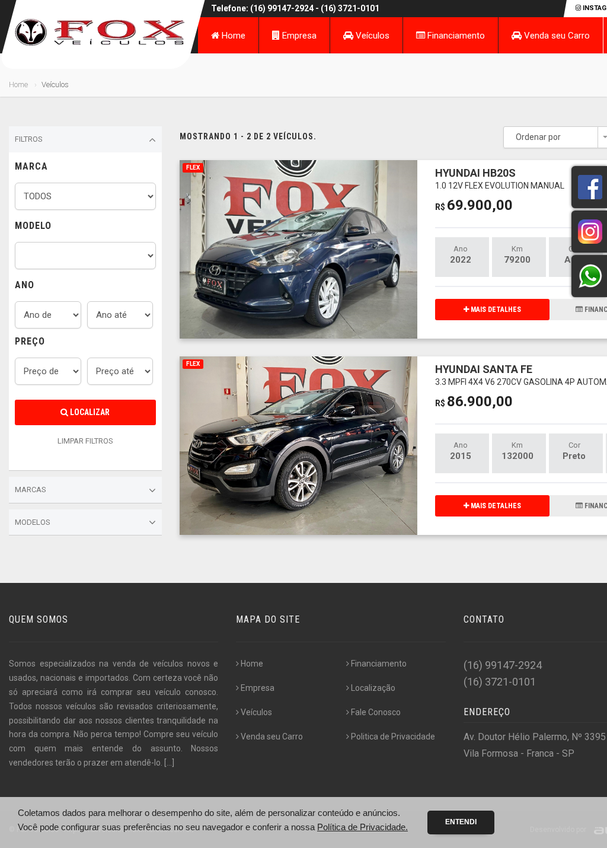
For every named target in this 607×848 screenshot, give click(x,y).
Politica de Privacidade (393, 736)
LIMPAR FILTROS (85, 440)
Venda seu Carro (556, 35)
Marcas (30, 489)
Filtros (29, 139)
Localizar (89, 412)
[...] (169, 762)
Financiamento (455, 35)
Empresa (298, 35)
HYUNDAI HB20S (499, 178)
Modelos (32, 522)
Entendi (461, 822)
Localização (373, 688)
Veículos (371, 35)
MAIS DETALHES (495, 309)
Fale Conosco (376, 712)
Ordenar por (538, 137)
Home (232, 35)
